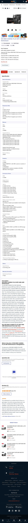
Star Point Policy (18, 484)
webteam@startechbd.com (14, 500)
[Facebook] (12, 510)
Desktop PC (12, 332)
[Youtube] (16, 510)
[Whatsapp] (9, 510)
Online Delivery (5, 482)
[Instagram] (19, 510)
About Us (21, 480)
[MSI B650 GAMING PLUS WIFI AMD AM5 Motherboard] (14, 19)
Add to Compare (22, 8)
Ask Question (6, 363)
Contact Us (13, 486)
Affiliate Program (8, 480)
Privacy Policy (12, 482)
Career (24, 484)
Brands (18, 486)
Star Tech (7, 334)
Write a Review (6, 394)
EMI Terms (15, 480)
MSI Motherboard (18, 330)
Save (15, 8)
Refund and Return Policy (7, 484)
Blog (9, 486)
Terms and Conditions (21, 482)
